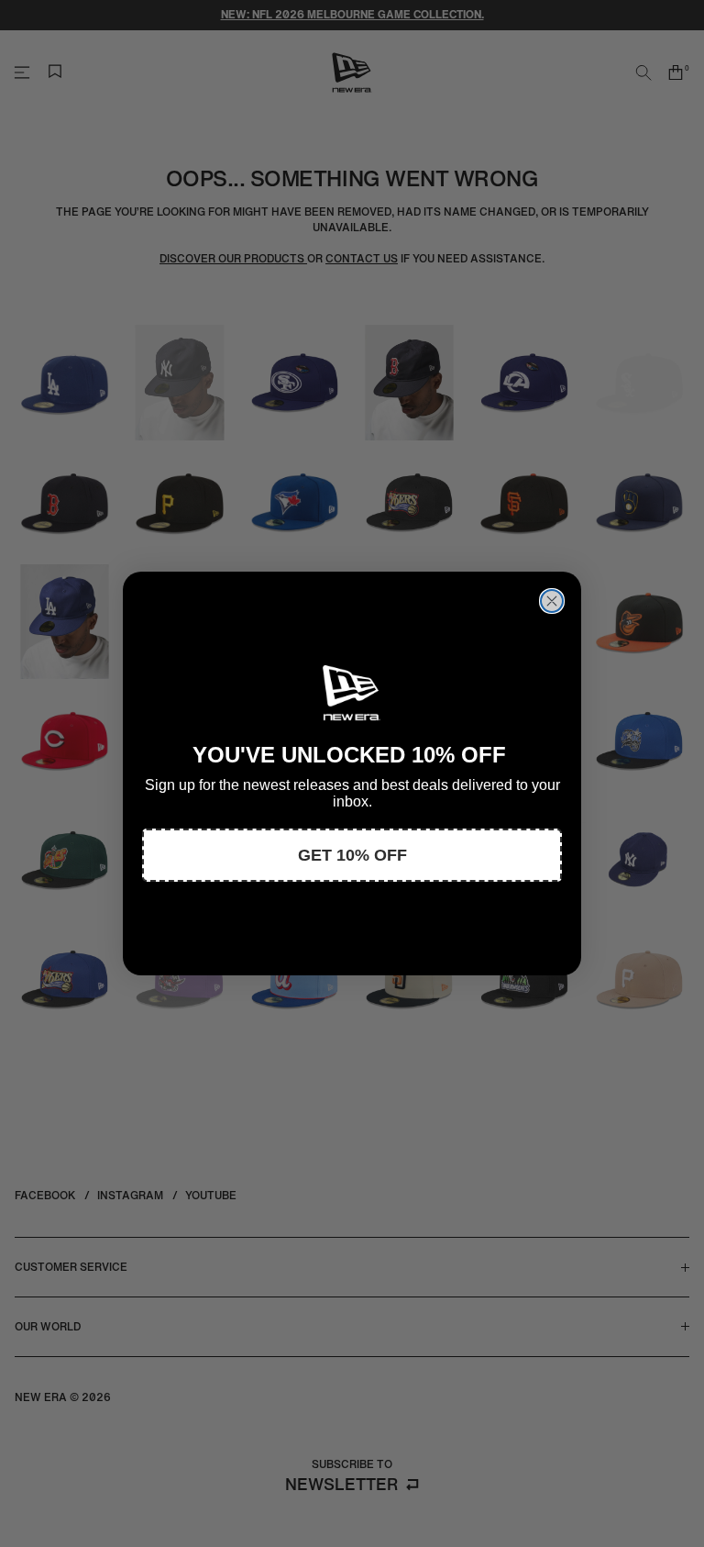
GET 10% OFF (352, 855)
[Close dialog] (552, 601)
